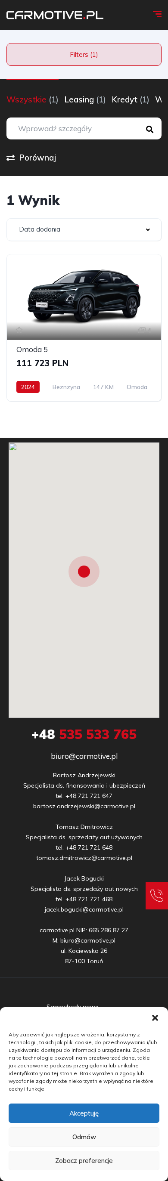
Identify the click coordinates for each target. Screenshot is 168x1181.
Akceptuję (84, 1113)
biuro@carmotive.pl (84, 756)
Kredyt (130, 99)
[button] (155, 1018)
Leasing (85, 99)
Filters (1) (84, 54)
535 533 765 (84, 734)
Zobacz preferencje (84, 1160)
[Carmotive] (54, 15)
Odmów (84, 1137)
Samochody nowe (73, 1007)
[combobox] (84, 229)
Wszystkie (32, 99)
